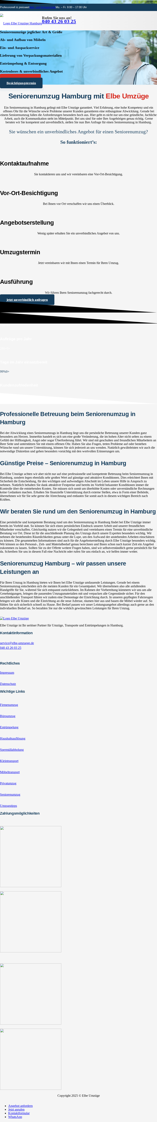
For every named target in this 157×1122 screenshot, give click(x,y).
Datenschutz (8, 684)
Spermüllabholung (12, 749)
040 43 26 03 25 (10, 647)
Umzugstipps (8, 805)
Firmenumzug (9, 705)
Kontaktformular (19, 1113)
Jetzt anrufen (16, 1109)
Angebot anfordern (20, 1106)
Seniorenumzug (10, 794)
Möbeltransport (10, 772)
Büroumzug (7, 716)
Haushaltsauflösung (12, 738)
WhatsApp (15, 1117)
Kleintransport (9, 761)
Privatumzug (8, 783)
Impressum (7, 672)
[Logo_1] (21, 23)
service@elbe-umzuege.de (17, 643)
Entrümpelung (9, 727)
